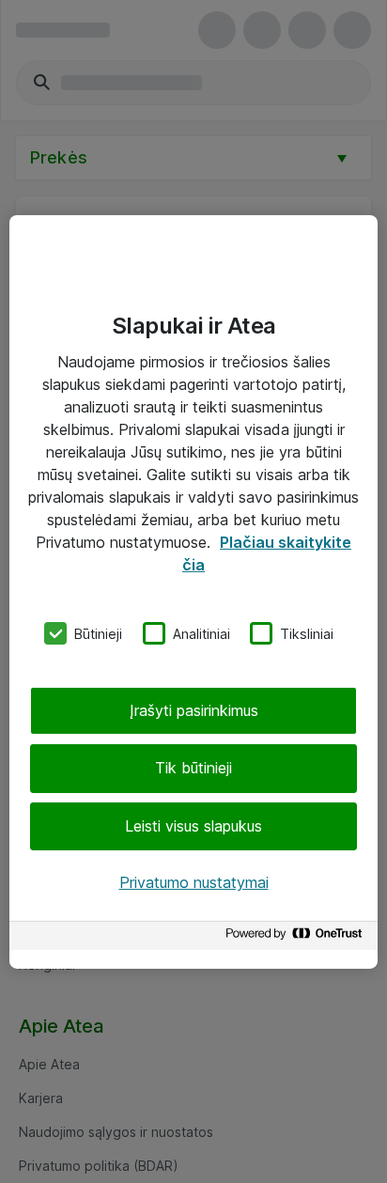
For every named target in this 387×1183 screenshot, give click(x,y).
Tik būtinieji (193, 767)
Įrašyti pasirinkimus (194, 710)
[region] (193, 591)
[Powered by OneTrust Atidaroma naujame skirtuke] (296, 938)
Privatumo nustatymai (194, 882)
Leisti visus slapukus (193, 826)
